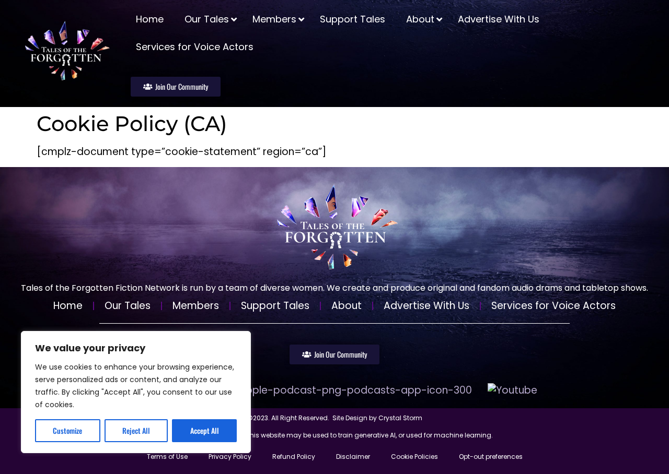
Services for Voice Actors (553, 306)
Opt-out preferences (491, 456)
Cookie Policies (414, 456)
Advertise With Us (426, 306)
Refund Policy (293, 456)
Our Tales (128, 306)
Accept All (204, 430)
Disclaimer (353, 456)
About (346, 306)
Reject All (136, 430)
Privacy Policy (230, 456)
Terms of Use (167, 456)
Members (195, 306)
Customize (67, 430)
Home (68, 306)
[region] (136, 392)
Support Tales (275, 306)
